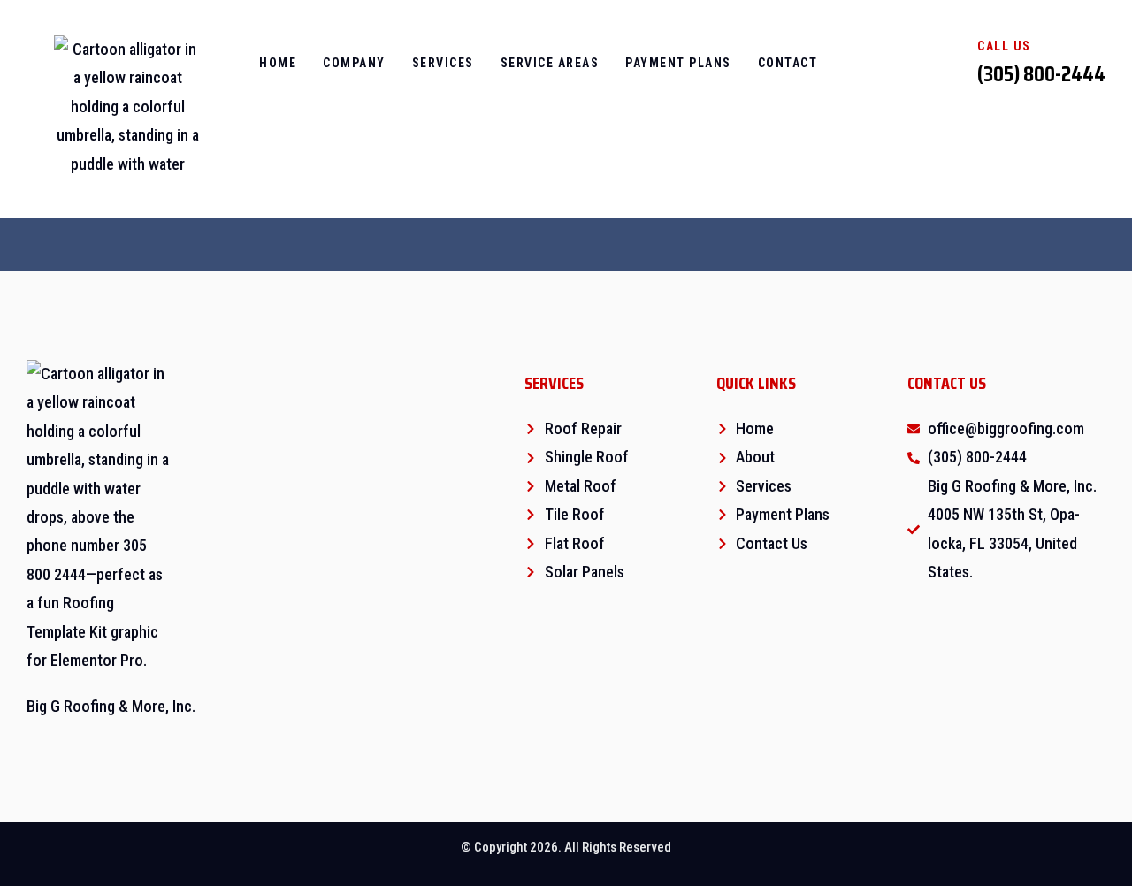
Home (277, 63)
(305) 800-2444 (1041, 74)
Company (354, 63)
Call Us (1004, 46)
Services (443, 63)
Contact (788, 63)
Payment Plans (678, 63)
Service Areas (550, 63)
